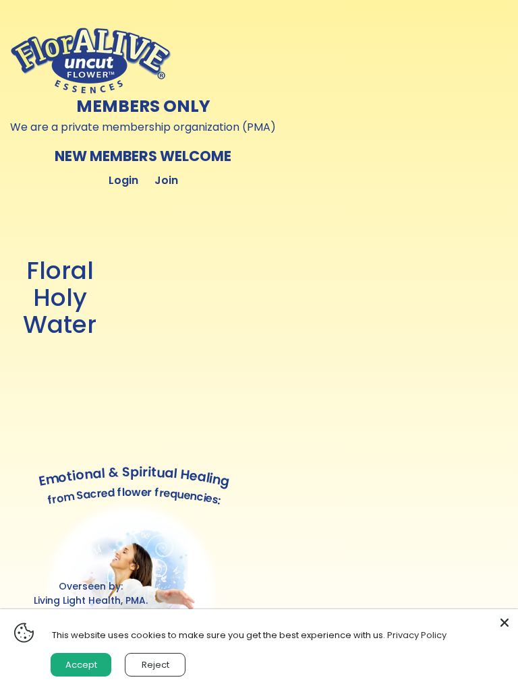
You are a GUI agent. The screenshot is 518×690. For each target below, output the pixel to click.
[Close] (504, 622)
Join (166, 180)
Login (123, 180)
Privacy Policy (417, 635)
